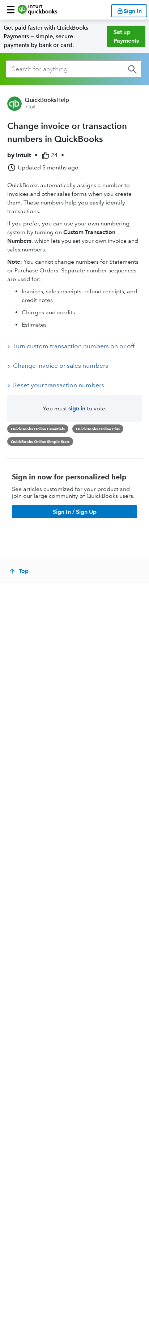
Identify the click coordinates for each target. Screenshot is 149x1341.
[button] (10, 9)
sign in (76, 408)
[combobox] (73, 69)
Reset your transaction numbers (58, 385)
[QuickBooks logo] (37, 10)
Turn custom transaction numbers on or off (74, 346)
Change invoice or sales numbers (60, 366)
